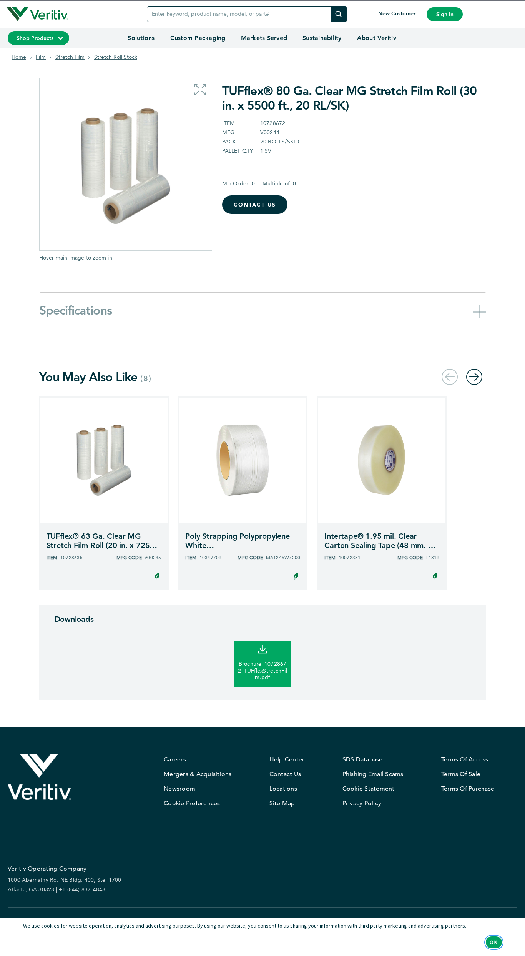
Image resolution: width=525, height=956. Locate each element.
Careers (175, 759)
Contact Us (255, 204)
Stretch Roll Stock (115, 56)
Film (41, 56)
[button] (200, 89)
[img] (339, 14)
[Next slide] (474, 376)
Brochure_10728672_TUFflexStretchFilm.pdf (262, 670)
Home (19, 56)
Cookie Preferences (192, 803)
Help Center (287, 759)
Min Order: (238, 183)
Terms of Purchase (467, 788)
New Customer (397, 13)
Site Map (282, 803)
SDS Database (362, 759)
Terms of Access (464, 759)
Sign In (445, 14)
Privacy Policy (362, 803)
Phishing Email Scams (373, 774)
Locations (283, 788)
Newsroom (179, 788)
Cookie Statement (368, 788)
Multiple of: (279, 183)
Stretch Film (70, 56)
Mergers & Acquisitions (198, 774)
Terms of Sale (460, 774)
